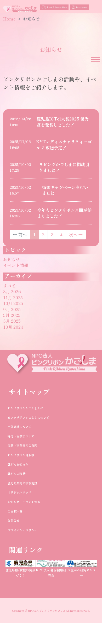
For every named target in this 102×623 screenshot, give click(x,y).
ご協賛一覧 (14, 511)
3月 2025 (12, 321)
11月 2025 (13, 297)
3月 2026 (12, 291)
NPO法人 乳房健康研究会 (51, 573)
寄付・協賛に (16, 436)
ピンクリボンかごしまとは (25, 408)
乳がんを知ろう (17, 464)
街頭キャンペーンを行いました (65, 190)
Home (9, 18)
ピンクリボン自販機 (20, 455)
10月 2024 (13, 327)
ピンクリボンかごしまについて (28, 417)
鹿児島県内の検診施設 (22, 483)
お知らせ (11, 259)
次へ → (76, 234)
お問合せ (13, 520)
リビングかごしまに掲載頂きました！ (64, 167)
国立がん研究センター (81, 573)
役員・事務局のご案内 (22, 445)
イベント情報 (15, 265)
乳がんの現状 (16, 474)
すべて (9, 285)
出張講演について (19, 427)
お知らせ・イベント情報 (23, 502)
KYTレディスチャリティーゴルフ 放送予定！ (64, 144)
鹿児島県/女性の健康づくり (20, 573)
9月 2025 (12, 309)
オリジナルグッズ (19, 492)
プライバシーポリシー (22, 530)
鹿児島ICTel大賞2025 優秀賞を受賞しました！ (63, 122)
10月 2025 (13, 303)
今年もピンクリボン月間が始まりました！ (64, 213)
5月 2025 (11, 315)
